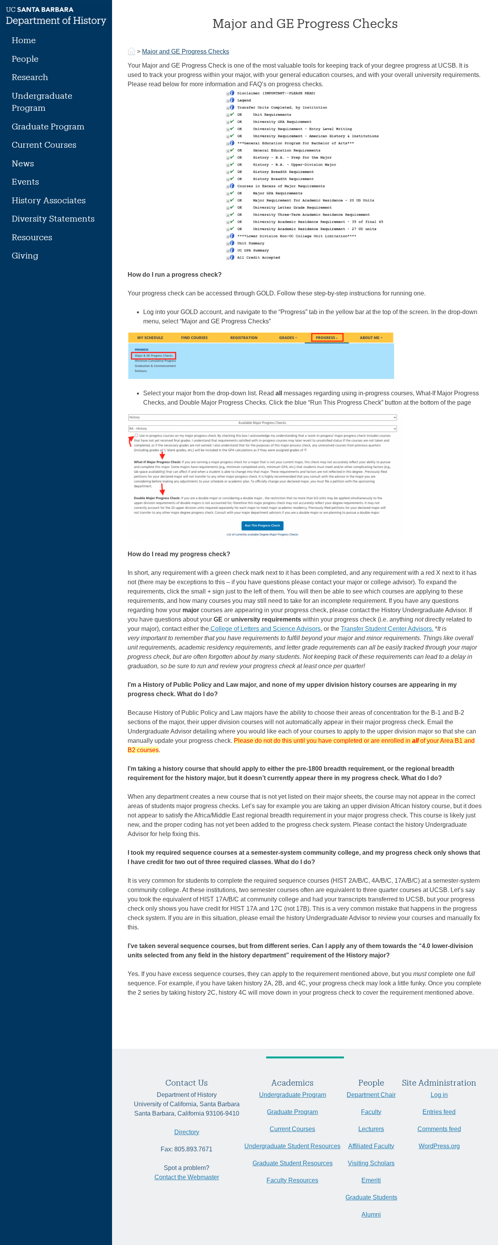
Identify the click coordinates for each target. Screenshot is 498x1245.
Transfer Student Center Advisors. (387, 628)
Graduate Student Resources (293, 1163)
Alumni (371, 1214)
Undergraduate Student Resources (292, 1146)
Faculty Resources (292, 1180)
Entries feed (439, 1112)
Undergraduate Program (42, 102)
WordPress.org (439, 1146)
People (25, 58)
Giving (25, 255)
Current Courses (44, 144)
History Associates (49, 200)
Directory (186, 1132)
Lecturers (371, 1129)
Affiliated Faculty (371, 1146)
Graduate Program (48, 126)
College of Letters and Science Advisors (265, 628)
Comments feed (439, 1129)
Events (25, 181)
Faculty (371, 1112)
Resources (32, 237)
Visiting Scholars (371, 1163)
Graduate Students (371, 1197)
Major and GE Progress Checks (185, 51)
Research (30, 77)
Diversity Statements (53, 218)
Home (24, 40)
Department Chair (371, 1094)
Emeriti (371, 1180)
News (23, 163)
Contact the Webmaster (186, 1177)
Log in (439, 1094)
